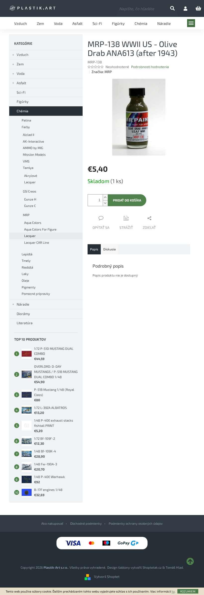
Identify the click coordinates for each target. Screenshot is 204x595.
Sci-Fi (21, 92)
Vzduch (22, 54)
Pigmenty (29, 287)
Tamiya (28, 168)
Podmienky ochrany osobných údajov (136, 523)
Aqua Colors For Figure (40, 229)
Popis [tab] (94, 249)
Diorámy (23, 314)
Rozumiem (188, 591)
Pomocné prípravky (36, 294)
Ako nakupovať (52, 523)
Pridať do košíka (127, 200)
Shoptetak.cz (152, 567)
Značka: (102, 72)
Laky (25, 274)
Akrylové (30, 176)
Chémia (22, 111)
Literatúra (25, 323)
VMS (26, 161)
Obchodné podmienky (86, 523)
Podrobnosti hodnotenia (150, 67)
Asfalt (21, 83)
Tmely (26, 261)
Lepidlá (27, 254)
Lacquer (30, 182)
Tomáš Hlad (174, 567)
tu (173, 591)
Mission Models (34, 155)
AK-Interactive (33, 141)
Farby (26, 127)
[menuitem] (20, 23)
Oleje (25, 280)
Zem (20, 64)
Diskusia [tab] (109, 249)
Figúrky (22, 101)
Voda (21, 73)
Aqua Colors (32, 223)
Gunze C (30, 206)
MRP (26, 215)
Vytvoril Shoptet (106, 576)
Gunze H (30, 199)
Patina (26, 120)
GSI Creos (29, 191)
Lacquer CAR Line (36, 242)
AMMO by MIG (33, 148)
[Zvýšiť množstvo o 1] (105, 197)
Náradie (23, 304)
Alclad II (28, 135)
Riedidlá (27, 267)
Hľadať (176, 8)
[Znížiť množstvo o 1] (105, 203)
